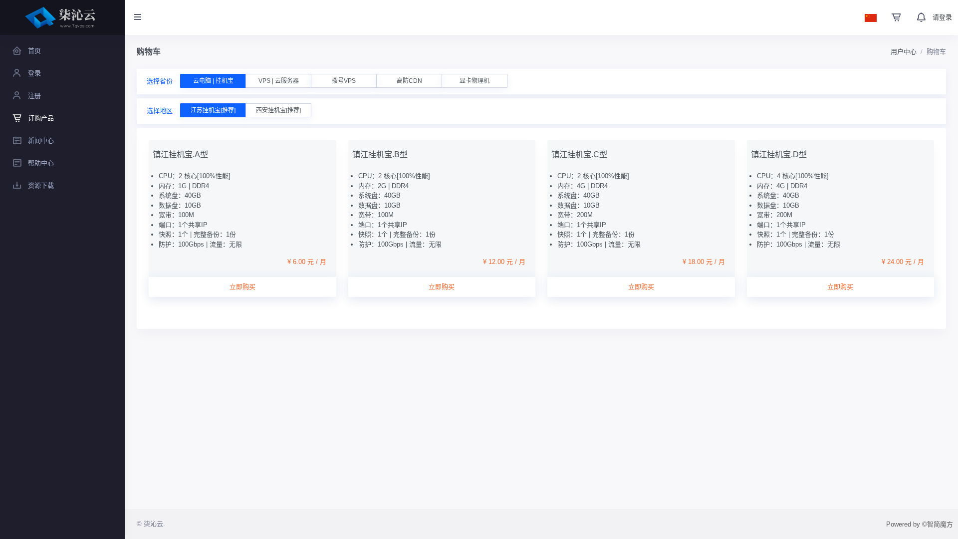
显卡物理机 (474, 80)
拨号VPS (344, 80)
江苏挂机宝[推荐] (213, 110)
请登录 (942, 17)
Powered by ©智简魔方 (919, 524)
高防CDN (409, 80)
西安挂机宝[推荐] (278, 110)
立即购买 (242, 286)
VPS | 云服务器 (278, 80)
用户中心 (904, 51)
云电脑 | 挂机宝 (213, 80)
